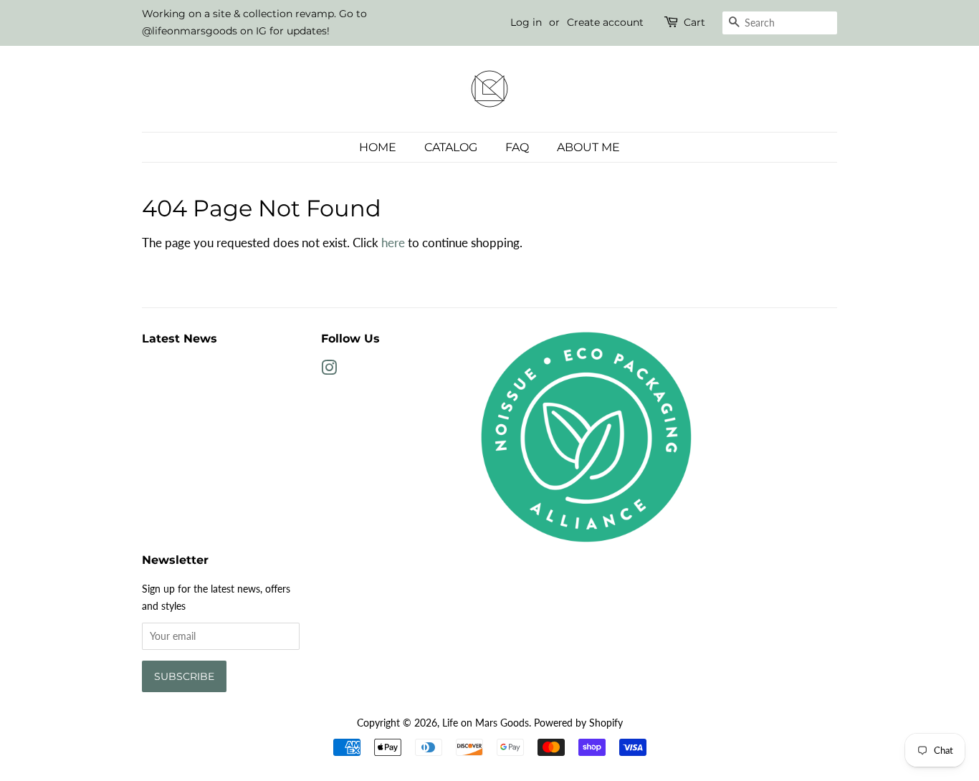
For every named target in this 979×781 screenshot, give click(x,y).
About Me (588, 147)
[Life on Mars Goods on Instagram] (329, 370)
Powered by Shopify (578, 723)
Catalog (450, 147)
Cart (694, 22)
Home (377, 147)
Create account (605, 22)
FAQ (517, 147)
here (393, 242)
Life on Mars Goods (485, 723)
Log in (526, 22)
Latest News (179, 338)
